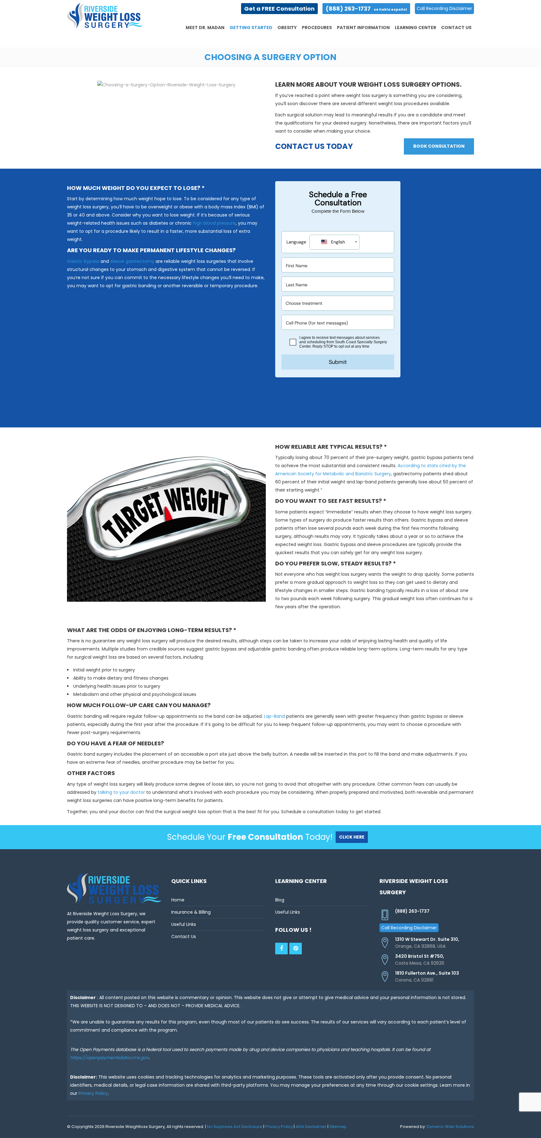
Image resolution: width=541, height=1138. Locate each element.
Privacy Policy (93, 1093)
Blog (279, 900)
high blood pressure (214, 223)
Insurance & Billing (191, 912)
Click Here (351, 837)
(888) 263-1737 (366, 9)
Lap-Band (274, 716)
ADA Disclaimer (311, 1127)
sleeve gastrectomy (132, 261)
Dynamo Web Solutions (450, 1127)
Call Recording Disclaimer (444, 8)
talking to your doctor (121, 792)
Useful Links (183, 924)
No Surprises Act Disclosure (234, 1127)
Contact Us (183, 936)
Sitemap (338, 1127)
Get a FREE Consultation (279, 9)
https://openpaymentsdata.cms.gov (109, 1057)
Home (177, 900)
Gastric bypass (83, 261)
